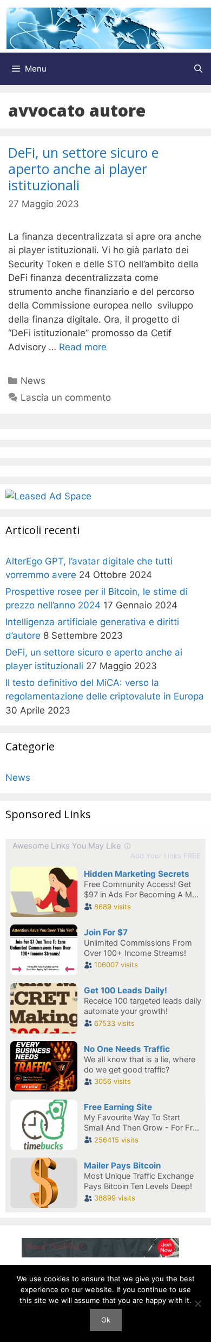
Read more (83, 347)
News (33, 380)
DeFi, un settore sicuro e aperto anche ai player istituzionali (83, 168)
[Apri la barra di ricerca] (198, 69)
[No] (197, 1303)
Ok (105, 1319)
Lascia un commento (66, 397)
